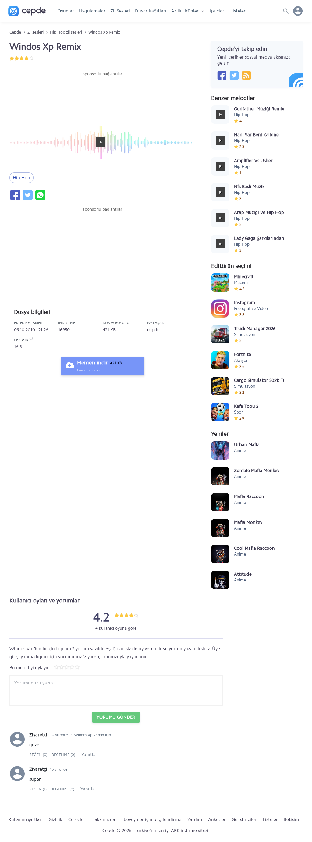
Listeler (238, 11)
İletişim (291, 819)
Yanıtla (88, 754)
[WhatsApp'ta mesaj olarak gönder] (39, 195)
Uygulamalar (92, 11)
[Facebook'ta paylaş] (14, 195)
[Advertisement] (102, 95)
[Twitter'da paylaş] (27, 195)
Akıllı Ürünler (185, 11)
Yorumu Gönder (116, 717)
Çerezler (76, 819)
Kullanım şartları (26, 819)
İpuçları (217, 11)
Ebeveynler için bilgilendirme (151, 819)
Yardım (194, 819)
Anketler (217, 819)
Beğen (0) (38, 754)
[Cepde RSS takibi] (246, 75)
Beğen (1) (38, 789)
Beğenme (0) (63, 754)
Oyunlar (66, 11)
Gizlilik (55, 819)
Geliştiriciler (244, 819)
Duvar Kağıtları (150, 11)
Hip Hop (21, 177)
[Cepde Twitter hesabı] (234, 75)
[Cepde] (27, 11)
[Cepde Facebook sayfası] (221, 75)
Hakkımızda (103, 819)
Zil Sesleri (120, 11)
